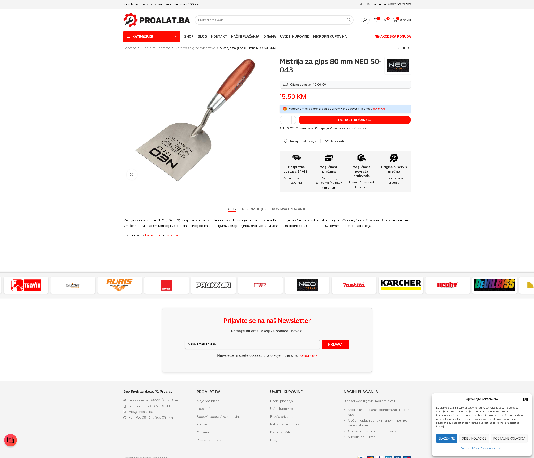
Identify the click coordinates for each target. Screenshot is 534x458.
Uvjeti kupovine (281, 409)
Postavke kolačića (509, 438)
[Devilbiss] (494, 285)
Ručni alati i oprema (155, 48)
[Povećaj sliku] (132, 174)
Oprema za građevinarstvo (195, 48)
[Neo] (307, 285)
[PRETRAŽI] (349, 20)
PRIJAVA (335, 344)
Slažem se (447, 438)
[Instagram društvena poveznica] (360, 4)
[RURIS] (119, 285)
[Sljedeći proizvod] (408, 48)
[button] (526, 399)
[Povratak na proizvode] (403, 48)
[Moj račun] (365, 20)
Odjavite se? (308, 355)
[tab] (232, 209)
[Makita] (354, 285)
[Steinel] (73, 285)
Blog (273, 440)
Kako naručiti (280, 432)
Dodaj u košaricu (354, 120)
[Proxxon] (213, 285)
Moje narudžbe (208, 401)
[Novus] (260, 285)
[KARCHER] (401, 285)
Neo (310, 128)
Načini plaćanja (281, 401)
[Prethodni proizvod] (398, 48)
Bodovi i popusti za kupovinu (219, 417)
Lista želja (204, 409)
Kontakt (203, 424)
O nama (203, 432)
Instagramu (174, 235)
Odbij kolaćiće (474, 438)
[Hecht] (447, 285)
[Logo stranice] (157, 20)
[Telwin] (26, 285)
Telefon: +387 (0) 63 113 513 (149, 406)
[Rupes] (166, 285)
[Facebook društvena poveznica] (355, 4)
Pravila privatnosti (491, 448)
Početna (129, 48)
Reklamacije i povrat (285, 424)
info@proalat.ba (140, 412)
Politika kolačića (470, 448)
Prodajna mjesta (209, 440)
